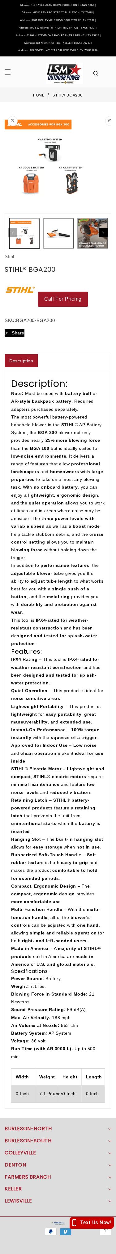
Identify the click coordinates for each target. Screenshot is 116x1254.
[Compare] (104, 1247)
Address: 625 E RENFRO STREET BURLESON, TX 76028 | (58, 12)
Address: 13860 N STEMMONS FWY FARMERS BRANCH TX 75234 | (58, 35)
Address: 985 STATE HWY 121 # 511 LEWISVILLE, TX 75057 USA (58, 50)
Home (38, 95)
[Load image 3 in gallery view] (92, 233)
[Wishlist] (34, 1247)
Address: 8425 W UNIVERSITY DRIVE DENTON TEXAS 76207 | (58, 27)
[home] (58, 1247)
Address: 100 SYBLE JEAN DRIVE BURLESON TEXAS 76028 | (58, 5)
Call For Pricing (63, 299)
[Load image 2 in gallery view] (58, 233)
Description (21, 360)
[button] (11, 72)
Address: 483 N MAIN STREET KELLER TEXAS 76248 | (58, 43)
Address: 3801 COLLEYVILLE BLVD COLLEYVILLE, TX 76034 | (58, 20)
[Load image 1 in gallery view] (25, 233)
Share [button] (18, 332)
